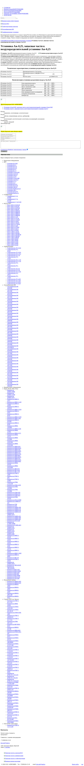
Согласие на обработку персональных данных (13, 149)
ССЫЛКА (7, 747)
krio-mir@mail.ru (5, 743)
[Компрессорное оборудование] (42, 21)
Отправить (4, 151)
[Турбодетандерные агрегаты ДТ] (42, 26)
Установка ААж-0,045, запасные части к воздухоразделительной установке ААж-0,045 (28, 107)
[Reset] (16, 18)
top (82, 764)
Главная (3, 40)
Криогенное (8, 40)
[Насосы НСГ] (42, 23)
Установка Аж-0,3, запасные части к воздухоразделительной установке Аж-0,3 (26, 108)
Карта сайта (75, 764)
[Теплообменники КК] (42, 29)
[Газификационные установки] (42, 32)
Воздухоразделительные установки (22, 40)
